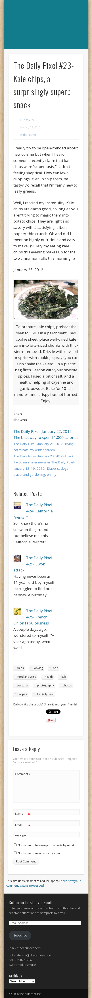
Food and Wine (26, 677)
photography (45, 685)
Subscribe (20, 935)
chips (20, 668)
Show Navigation (45, 53)
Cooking (37, 668)
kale (64, 677)
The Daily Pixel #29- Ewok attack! (32, 564)
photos (67, 685)
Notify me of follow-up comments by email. (46, 845)
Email (23, 825)
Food (55, 668)
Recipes (22, 694)
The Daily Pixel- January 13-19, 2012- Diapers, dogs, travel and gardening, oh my (44, 468)
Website (20, 836)
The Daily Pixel (45, 694)
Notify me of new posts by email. (40, 853)
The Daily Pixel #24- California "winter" (33, 511)
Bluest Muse (27, 120)
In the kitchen (28, 135)
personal (22, 685)
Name (23, 814)
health (49, 677)
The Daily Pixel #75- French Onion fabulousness (32, 617)
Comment (23, 774)
